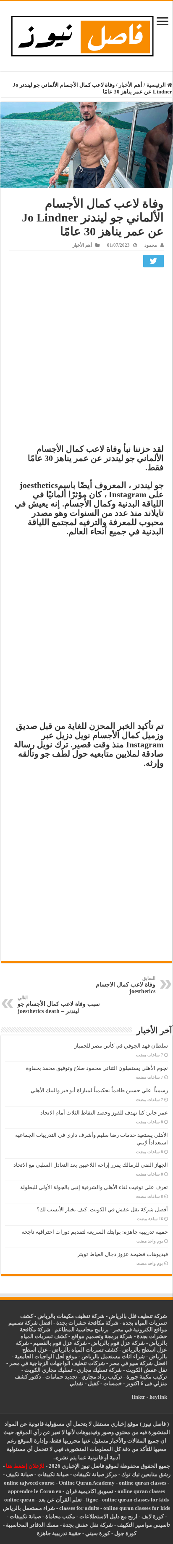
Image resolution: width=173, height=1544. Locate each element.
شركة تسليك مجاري (99, 1370)
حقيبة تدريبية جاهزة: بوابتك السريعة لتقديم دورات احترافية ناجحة (94, 1232)
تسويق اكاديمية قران (89, 1491)
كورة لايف (153, 1516)
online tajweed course (29, 1483)
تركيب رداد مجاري (101, 1376)
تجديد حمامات (61, 1376)
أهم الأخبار (130, 85)
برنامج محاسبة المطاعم (82, 1329)
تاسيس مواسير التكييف (143, 1525)
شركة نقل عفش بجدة (88, 1525)
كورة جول (124, 1533)
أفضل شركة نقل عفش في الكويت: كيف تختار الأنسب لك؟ (102, 1209)
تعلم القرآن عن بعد (60, 1499)
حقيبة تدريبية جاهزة (59, 1533)
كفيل (93, 1383)
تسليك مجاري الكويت (48, 1370)
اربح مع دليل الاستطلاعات (108, 1516)
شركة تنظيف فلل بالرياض (138, 1316)
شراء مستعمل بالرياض (29, 1508)
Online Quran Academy (87, 1483)
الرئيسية (157, 85)
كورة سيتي (97, 1533)
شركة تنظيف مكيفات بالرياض (71, 1316)
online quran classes (142, 1483)
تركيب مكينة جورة (146, 1376)
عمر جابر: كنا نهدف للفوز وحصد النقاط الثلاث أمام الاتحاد (104, 1112)
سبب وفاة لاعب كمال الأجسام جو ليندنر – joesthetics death (59, 1004)
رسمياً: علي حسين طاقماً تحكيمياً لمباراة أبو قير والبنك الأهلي (99, 1090)
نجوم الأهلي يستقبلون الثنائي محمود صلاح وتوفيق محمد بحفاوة (97, 1068)
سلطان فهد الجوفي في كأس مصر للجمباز (121, 1046)
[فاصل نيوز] (86, 34)
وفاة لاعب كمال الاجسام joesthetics (125, 985)
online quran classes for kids (135, 1499)
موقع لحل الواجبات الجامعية (46, 1356)
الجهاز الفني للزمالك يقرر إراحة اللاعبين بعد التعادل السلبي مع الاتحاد (90, 1165)
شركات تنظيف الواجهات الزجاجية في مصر (57, 1363)
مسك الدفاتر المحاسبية (32, 1525)
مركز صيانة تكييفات (95, 1474)
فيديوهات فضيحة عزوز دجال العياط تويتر (122, 1254)
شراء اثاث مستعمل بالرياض (113, 1356)
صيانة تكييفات (53, 1474)
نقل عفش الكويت (146, 1370)
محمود (150, 245)
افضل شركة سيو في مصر (138, 1363)
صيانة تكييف (19, 1474)
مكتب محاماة (60, 1516)
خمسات (112, 1383)
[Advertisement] (86, 358)
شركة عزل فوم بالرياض (118, 1343)
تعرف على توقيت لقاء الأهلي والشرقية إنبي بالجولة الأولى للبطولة (94, 1187)
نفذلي (77, 1383)
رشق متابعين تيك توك (145, 1474)
